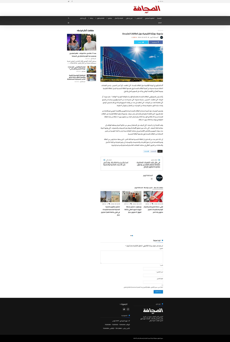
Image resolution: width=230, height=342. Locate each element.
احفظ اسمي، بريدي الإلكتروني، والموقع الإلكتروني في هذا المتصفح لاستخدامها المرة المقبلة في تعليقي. (143, 287)
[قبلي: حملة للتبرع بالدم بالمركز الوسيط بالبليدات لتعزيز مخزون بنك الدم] (153, 196)
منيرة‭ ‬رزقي (83, 71)
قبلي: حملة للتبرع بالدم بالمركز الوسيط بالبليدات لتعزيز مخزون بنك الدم (153, 209)
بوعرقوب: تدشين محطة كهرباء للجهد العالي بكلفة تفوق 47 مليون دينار (132, 209)
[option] (153, 202)
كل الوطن (146, 201)
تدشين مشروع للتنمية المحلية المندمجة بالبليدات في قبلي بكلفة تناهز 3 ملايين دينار (110, 210)
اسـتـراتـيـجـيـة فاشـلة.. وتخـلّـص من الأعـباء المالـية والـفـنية (115, 162)
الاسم (161, 265)
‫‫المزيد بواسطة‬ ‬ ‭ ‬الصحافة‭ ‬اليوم (143, 188)
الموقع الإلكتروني (160, 278)
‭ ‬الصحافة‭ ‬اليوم (154, 37)
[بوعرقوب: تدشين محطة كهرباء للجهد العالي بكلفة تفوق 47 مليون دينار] (131, 196)
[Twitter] (68, 1)
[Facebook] (72, 1)
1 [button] (132, 235)
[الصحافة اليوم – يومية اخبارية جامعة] (146, 6)
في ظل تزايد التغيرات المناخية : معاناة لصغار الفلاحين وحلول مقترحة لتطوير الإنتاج (148, 163)
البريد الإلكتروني (159, 272)
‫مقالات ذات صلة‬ (158, 188)
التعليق (161, 248)
